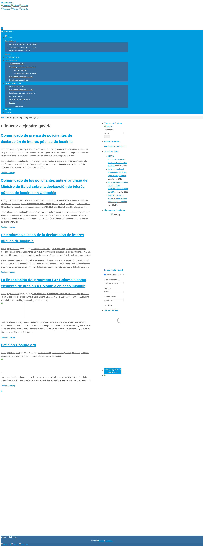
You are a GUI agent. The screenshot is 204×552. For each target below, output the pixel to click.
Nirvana (101, 541)
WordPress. (109, 541)
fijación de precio (83, 204)
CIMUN (55, 152)
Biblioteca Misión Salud (40, 249)
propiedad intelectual (65, 255)
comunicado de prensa (69, 152)
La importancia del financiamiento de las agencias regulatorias (117, 172)
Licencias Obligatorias (23, 252)
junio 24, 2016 (13, 149)
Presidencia (28, 300)
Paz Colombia (29, 255)
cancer (55, 204)
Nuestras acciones (29, 152)
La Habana (84, 297)
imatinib (33, 156)
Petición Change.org (18, 345)
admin (3, 149)
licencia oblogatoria (53, 356)
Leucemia (39, 207)
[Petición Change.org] (14, 372)
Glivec (19, 156)
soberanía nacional (83, 255)
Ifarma (26, 156)
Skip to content (7, 2)
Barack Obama (38, 297)
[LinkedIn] (23, 6)
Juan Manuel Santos (70, 297)
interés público (43, 156)
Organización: (110, 297)
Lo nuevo (16, 152)
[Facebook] (6, 6)
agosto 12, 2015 (13, 353)
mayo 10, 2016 (13, 294)
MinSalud (53, 207)
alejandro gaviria (44, 152)
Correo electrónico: (112, 280)
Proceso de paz (40, 300)
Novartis (71, 156)
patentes (18, 255)
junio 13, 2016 (13, 200)
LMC (46, 207)
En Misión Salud (38, 149)
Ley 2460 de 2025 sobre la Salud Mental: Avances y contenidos (117, 198)
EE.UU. (49, 297)
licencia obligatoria (59, 156)
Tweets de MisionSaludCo (115, 146)
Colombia (70, 204)
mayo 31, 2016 (13, 249)
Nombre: (107, 288)
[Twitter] (15, 6)
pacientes (82, 207)
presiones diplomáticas (45, 255)
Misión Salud (63, 207)
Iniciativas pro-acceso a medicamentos (62, 149)
